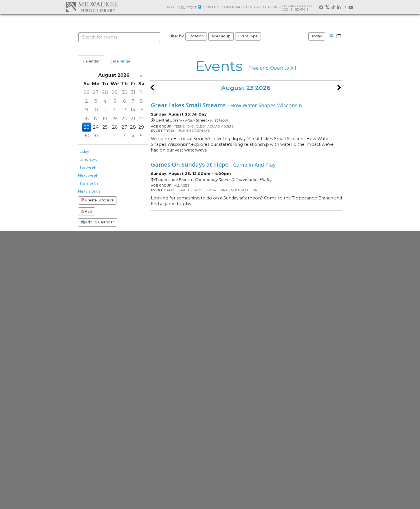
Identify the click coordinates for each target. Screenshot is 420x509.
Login (287, 9)
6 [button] (124, 101)
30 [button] (124, 92)
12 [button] (114, 109)
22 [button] (141, 118)
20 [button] (124, 118)
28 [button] (105, 92)
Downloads (232, 7)
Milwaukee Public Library (92, 6)
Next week (88, 175)
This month (88, 183)
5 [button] (114, 101)
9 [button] (86, 109)
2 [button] (86, 101)
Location (196, 36)
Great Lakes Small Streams (226, 105)
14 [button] (133, 109)
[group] (113, 106)
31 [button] (133, 92)
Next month (89, 191)
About (172, 7)
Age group (221, 36)
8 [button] (141, 101)
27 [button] (96, 92)
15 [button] (141, 109)
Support (189, 7)
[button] (331, 36)
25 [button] (105, 127)
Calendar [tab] (91, 61)
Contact (212, 7)
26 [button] (86, 92)
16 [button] (86, 118)
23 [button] (86, 127)
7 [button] (132, 101)
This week (87, 167)
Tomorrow (87, 159)
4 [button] (104, 101)
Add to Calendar (99, 222)
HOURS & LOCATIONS (262, 7)
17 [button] (95, 118)
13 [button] (124, 109)
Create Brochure (99, 200)
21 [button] (133, 118)
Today (316, 36)
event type (248, 36)
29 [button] (114, 92)
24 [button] (96, 127)
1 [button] (141, 92)
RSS (88, 211)
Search (302, 9)
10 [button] (95, 109)
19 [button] (114, 118)
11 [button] (105, 109)
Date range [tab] (120, 61)
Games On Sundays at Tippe (214, 164)
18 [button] (105, 118)
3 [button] (95, 101)
